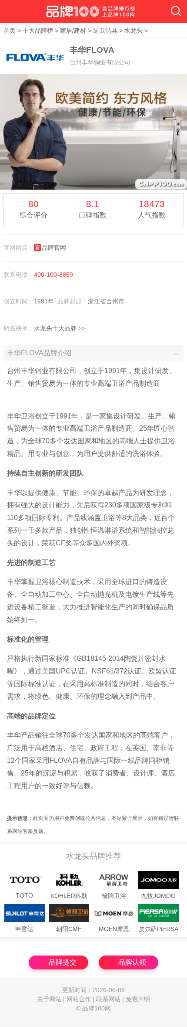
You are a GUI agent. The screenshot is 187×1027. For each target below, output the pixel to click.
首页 (9, 30)
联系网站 (108, 999)
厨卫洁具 (105, 30)
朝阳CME (69, 929)
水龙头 (133, 30)
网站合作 (79, 999)
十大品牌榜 (38, 30)
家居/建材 (73, 30)
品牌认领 (132, 962)
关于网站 (49, 999)
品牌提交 (63, 962)
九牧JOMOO (158, 896)
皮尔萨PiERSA (158, 929)
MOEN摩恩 (114, 929)
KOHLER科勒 (68, 896)
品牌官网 (54, 247)
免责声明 (138, 999)
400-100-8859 (53, 274)
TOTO (24, 895)
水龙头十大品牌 (55, 328)
